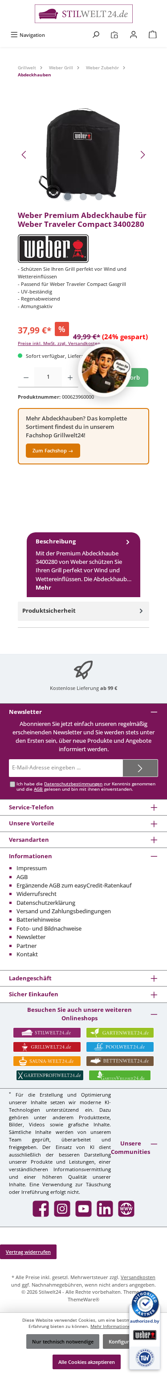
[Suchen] (96, 35)
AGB (38, 789)
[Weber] (83, 248)
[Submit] (140, 768)
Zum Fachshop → (53, 450)
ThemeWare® (83, 1299)
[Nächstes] (142, 154)
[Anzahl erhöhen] (70, 377)
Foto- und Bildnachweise (48, 928)
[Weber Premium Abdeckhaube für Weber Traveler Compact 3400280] (83, 155)
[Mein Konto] (133, 35)
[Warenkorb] (153, 35)
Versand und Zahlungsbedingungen (63, 911)
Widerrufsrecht (36, 894)
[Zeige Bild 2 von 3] (83, 196)
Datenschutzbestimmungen (73, 784)
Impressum (31, 868)
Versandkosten (138, 1277)
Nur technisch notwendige (63, 1341)
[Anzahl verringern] (26, 377)
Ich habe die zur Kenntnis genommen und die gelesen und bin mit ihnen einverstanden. (85, 786)
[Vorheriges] (24, 154)
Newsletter (30, 937)
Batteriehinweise (38, 919)
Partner (26, 946)
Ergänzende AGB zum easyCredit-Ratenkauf (74, 885)
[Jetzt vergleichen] (114, 35)
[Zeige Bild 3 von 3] (98, 196)
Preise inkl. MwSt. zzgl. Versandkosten (59, 343)
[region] (83, 155)
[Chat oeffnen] (104, 370)
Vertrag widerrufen (28, 1251)
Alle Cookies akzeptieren (86, 1362)
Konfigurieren (125, 1341)
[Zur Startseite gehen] (83, 13)
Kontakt (27, 954)
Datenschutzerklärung (45, 903)
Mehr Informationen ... (114, 1326)
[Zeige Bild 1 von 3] (67, 196)
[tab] (83, 564)
